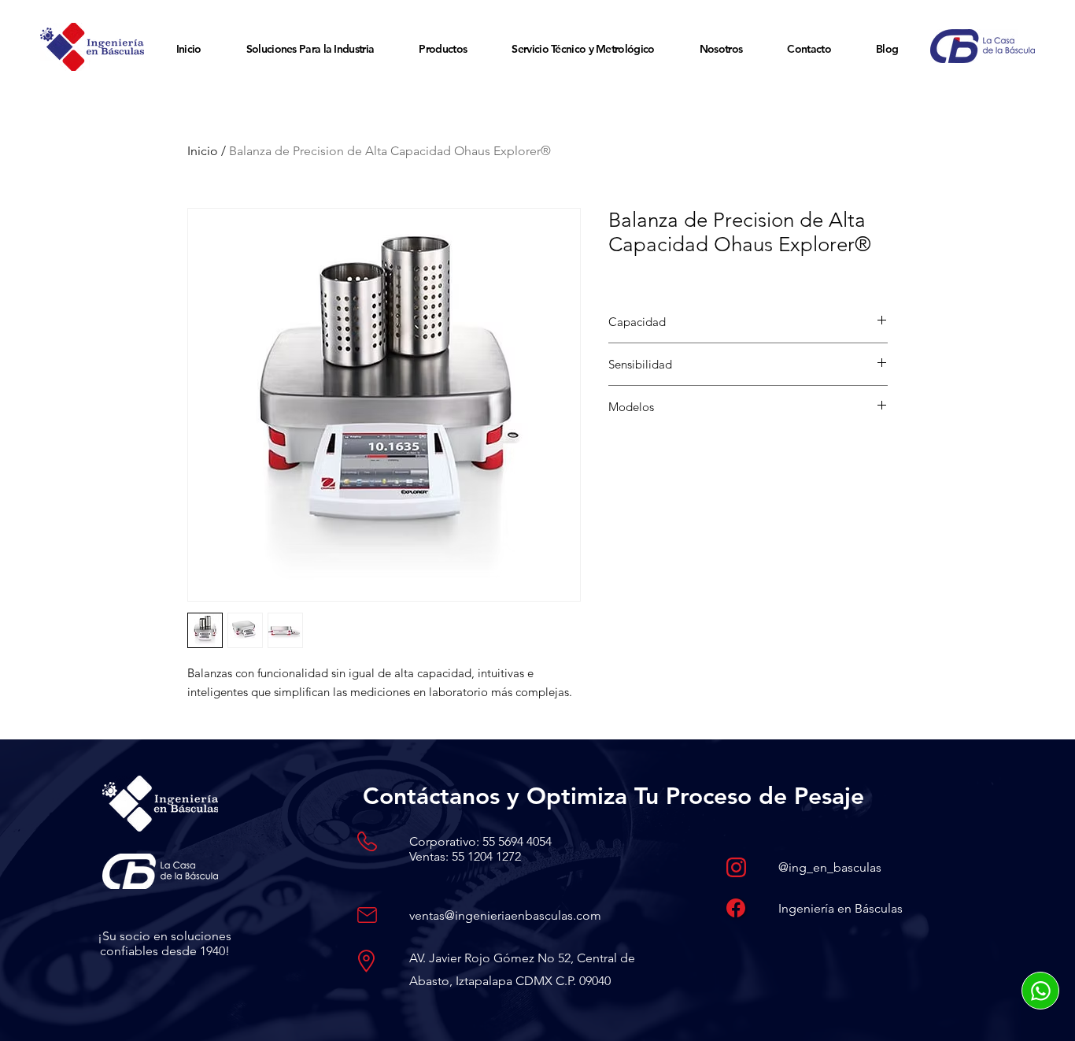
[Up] (1040, 991)
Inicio (202, 150)
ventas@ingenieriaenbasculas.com (505, 915)
